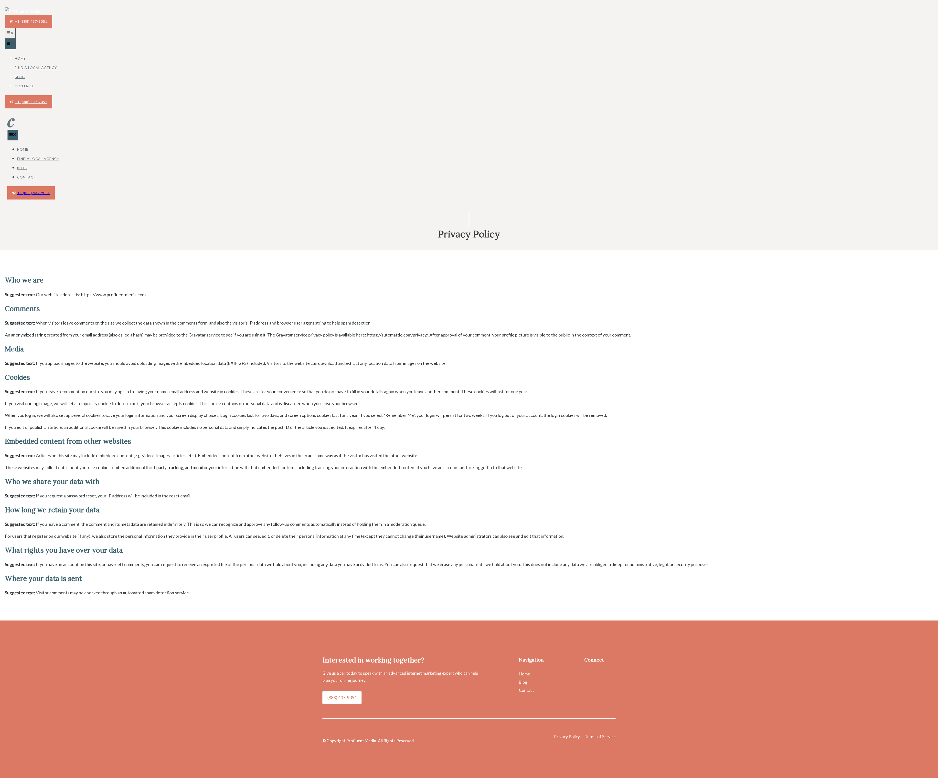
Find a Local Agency (36, 67)
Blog (20, 77)
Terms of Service (600, 736)
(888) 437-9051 (342, 697)
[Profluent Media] (22, 11)
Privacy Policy (567, 736)
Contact (24, 86)
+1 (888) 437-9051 (31, 21)
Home (20, 58)
